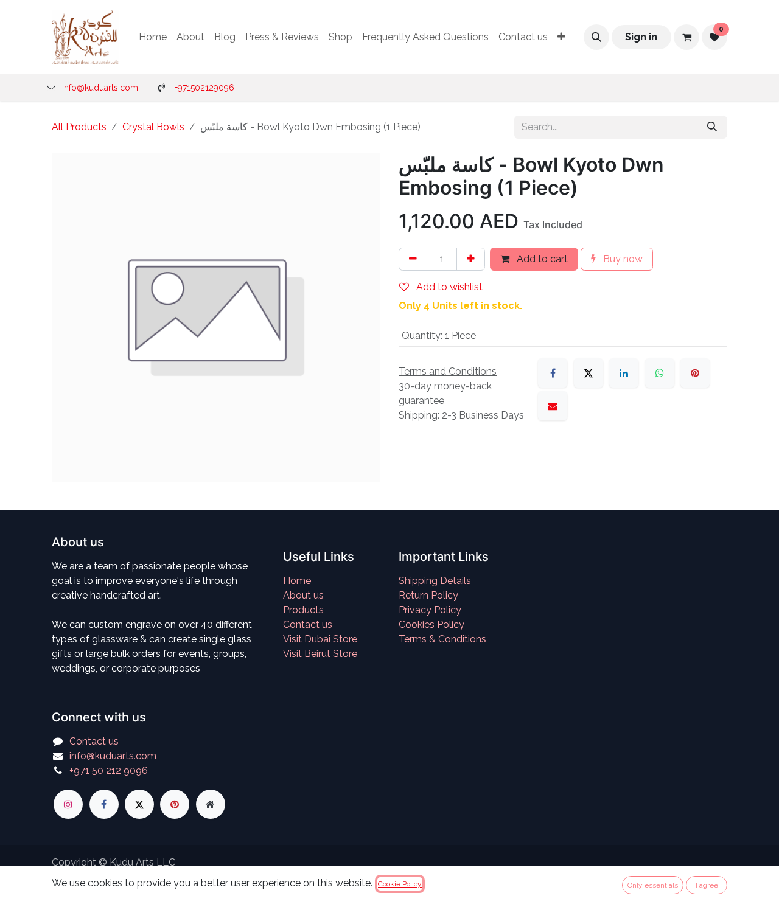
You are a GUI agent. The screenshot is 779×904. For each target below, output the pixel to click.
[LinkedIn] (623, 373)
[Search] (712, 127)
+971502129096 (204, 87)
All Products (79, 127)
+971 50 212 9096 (108, 770)
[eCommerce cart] (686, 37)
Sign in (641, 37)
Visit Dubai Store (320, 639)
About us (303, 595)
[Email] (552, 405)
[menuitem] (153, 37)
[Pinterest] (695, 373)
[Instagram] (68, 804)
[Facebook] (552, 373)
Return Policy (428, 595)
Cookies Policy (431, 624)
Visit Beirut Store (320, 653)
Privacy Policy (430, 610)
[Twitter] (139, 804)
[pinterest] (174, 804)
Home (297, 580)
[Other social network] (210, 804)
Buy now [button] (622, 259)
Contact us (307, 624)
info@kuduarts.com (100, 87)
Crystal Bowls (153, 127)
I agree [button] (707, 885)
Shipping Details (435, 580)
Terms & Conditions (442, 639)
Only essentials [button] (652, 885)
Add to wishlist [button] (448, 287)
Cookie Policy (400, 884)
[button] (596, 37)
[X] (588, 373)
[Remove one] (413, 259)
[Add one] (470, 259)
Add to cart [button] (541, 259)
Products (303, 610)
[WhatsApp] (659, 373)
